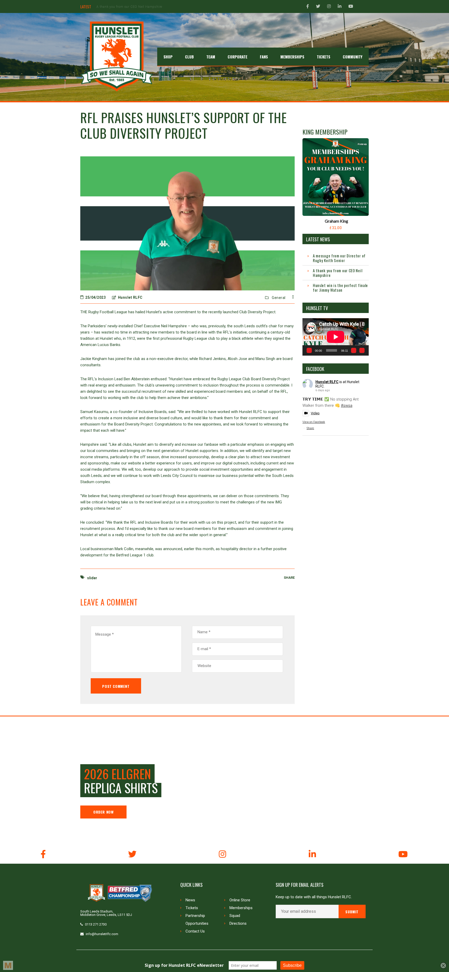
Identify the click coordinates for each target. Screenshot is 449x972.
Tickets (192, 908)
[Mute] (353, 350)
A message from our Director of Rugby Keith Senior (339, 258)
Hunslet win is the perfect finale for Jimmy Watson (135, 7)
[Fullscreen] (362, 350)
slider (92, 578)
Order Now (103, 812)
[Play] (309, 350)
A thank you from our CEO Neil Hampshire (337, 272)
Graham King (336, 220)
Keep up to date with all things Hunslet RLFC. (314, 897)
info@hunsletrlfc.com (102, 934)
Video (315, 413)
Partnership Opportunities (197, 919)
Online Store (239, 900)
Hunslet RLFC (327, 382)
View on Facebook (313, 422)
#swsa (346, 405)
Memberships (241, 908)
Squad (234, 915)
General (279, 297)
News (190, 900)
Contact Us (195, 931)
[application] (335, 336)
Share (310, 428)
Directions (238, 923)
